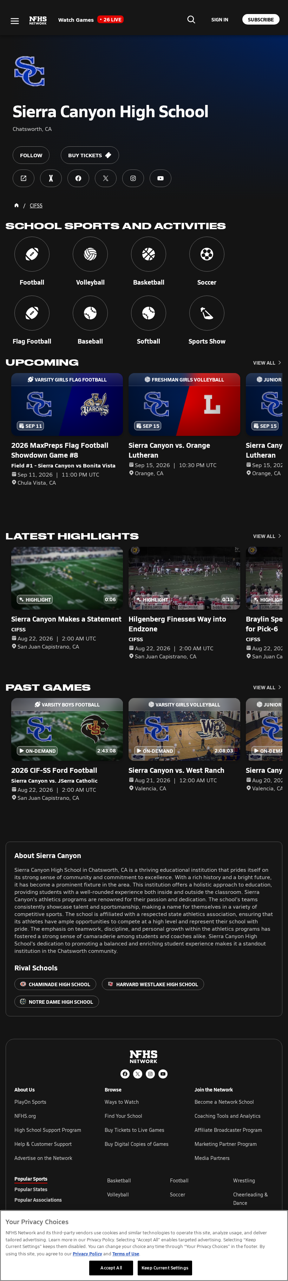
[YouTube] (163, 1073)
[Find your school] (191, 19)
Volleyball (118, 1194)
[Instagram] (150, 1073)
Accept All (111, 1268)
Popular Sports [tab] (30, 1178)
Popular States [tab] (30, 1189)
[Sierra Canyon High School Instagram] (133, 178)
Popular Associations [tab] (38, 1199)
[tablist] (49, 1189)
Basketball (119, 1180)
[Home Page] (16, 205)
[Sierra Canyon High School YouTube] (160, 178)
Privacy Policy (87, 1253)
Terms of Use (125, 1253)
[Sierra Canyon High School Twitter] (106, 178)
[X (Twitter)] (137, 1073)
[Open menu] (14, 21)
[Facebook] (125, 1073)
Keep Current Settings (165, 1268)
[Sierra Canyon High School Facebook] (78, 178)
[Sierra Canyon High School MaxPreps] (51, 178)
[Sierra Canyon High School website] (23, 178)
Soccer (177, 1194)
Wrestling (244, 1180)
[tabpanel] (190, 1198)
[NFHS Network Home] (38, 20)
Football (179, 1180)
